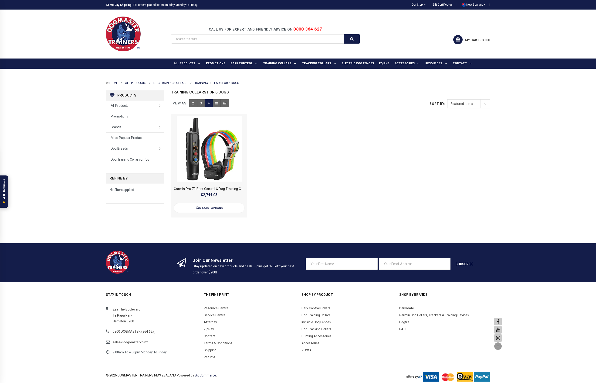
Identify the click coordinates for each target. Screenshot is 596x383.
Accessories (405, 63)
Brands (116, 127)
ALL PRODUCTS (185, 63)
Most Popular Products (127, 138)
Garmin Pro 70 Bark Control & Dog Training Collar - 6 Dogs (217, 189)
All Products (135, 83)
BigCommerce (205, 375)
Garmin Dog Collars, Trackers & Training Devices (434, 315)
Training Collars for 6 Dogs (217, 83)
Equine (384, 63)
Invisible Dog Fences (316, 322)
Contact (460, 63)
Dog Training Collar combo (130, 159)
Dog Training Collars (170, 83)
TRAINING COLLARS (277, 63)
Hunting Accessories (316, 336)
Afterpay (210, 322)
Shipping (210, 350)
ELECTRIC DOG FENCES (358, 63)
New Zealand (474, 4)
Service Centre (214, 315)
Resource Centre (216, 308)
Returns (209, 357)
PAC (402, 329)
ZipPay (209, 329)
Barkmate (406, 308)
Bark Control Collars (315, 308)
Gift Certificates (443, 4)
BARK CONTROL (241, 63)
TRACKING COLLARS (317, 63)
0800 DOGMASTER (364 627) (134, 331)
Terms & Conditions (218, 343)
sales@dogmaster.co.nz (130, 342)
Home (113, 83)
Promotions (215, 63)
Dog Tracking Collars (316, 329)
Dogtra (404, 322)
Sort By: (437, 104)
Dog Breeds (119, 148)
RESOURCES (434, 63)
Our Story (417, 4)
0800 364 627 (307, 29)
